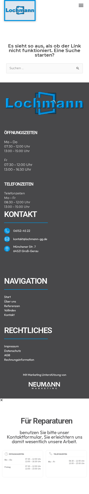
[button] (81, 5)
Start (7, 297)
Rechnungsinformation (19, 360)
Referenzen (12, 306)
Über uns (10, 301)
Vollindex (10, 310)
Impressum (11, 346)
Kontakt (9, 315)
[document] (44, 446)
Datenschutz (12, 351)
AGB (7, 355)
